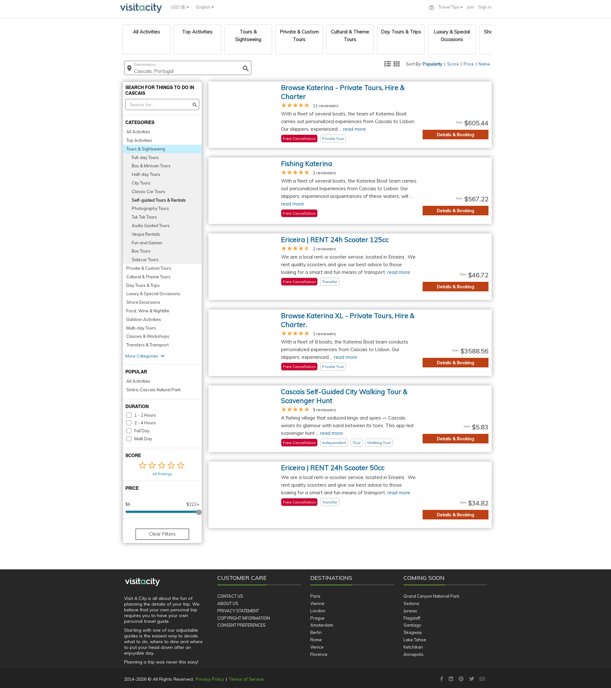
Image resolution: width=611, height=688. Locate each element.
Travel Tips (449, 7)
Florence (318, 654)
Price (469, 63)
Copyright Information (243, 618)
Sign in (485, 7)
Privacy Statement (238, 610)
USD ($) (178, 7)
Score (453, 63)
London (317, 610)
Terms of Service (246, 679)
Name (484, 63)
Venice (317, 647)
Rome (316, 639)
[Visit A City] (142, 582)
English (203, 7)
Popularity (432, 63)
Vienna (317, 603)
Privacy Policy (210, 679)
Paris (315, 596)
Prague (317, 618)
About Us (227, 603)
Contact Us (230, 596)
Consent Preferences (241, 625)
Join (470, 7)
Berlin (316, 632)
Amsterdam (321, 625)
